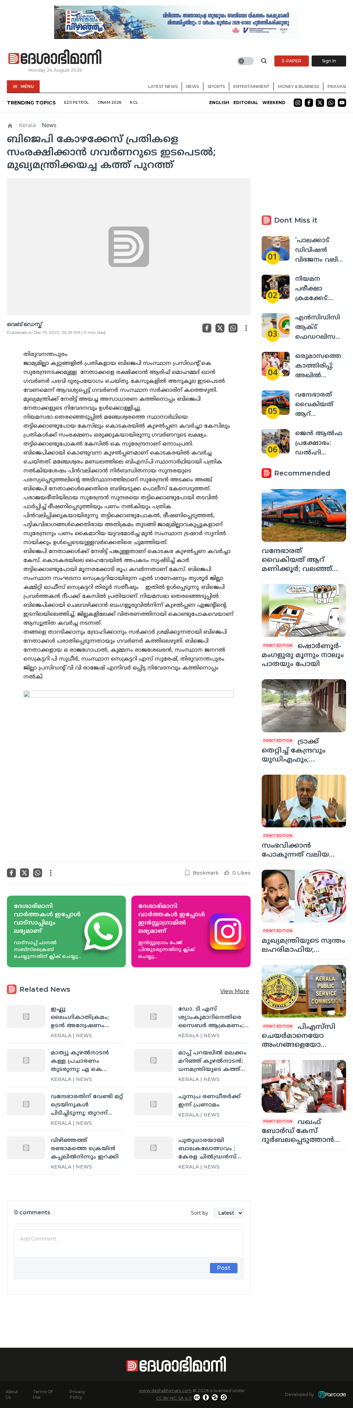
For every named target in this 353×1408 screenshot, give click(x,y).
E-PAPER (291, 60)
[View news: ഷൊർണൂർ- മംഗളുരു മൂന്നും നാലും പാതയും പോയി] (304, 610)
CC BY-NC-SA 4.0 (174, 1398)
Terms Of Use (43, 1394)
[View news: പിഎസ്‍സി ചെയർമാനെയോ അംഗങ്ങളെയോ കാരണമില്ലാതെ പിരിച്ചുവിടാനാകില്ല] (304, 991)
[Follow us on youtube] (342, 102)
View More (234, 991)
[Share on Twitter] (219, 328)
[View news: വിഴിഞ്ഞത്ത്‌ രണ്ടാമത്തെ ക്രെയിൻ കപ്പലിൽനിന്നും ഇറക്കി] (26, 1147)
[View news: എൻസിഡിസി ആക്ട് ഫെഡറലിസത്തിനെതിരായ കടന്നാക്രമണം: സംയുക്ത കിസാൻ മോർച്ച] (276, 325)
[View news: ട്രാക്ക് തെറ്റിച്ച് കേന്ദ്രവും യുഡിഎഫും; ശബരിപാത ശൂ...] (304, 705)
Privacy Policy (77, 1394)
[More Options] (246, 328)
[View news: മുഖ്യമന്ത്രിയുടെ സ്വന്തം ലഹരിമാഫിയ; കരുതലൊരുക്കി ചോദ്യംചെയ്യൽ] (304, 896)
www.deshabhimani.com (165, 1390)
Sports (216, 86)
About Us (12, 1394)
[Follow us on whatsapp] (331, 102)
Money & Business (298, 86)
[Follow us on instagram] (297, 102)
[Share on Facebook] (206, 328)
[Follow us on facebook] (308, 102)
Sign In (329, 60)
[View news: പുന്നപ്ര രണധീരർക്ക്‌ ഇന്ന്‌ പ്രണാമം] (153, 1104)
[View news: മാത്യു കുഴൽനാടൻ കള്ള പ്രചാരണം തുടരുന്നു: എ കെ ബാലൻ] (26, 1060)
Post (223, 1268)
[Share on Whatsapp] (233, 328)
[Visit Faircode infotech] (332, 1395)
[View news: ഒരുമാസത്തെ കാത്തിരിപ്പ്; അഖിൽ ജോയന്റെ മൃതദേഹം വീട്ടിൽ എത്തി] (276, 364)
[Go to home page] (55, 57)
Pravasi (336, 86)
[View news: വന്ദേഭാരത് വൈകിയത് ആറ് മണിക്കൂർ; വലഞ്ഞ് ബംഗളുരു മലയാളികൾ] (276, 402)
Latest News (163, 86)
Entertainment (251, 86)
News (192, 86)
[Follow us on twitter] (319, 102)
